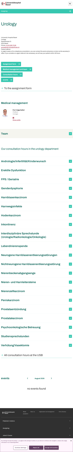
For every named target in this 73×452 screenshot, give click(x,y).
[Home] (11, 3)
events (5, 80)
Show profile (16, 120)
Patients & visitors (9, 421)
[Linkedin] (13, 118)
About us (32, 411)
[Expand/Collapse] (70, 4)
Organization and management (46, 411)
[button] (36, 133)
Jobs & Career (7, 435)
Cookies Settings (20, 447)
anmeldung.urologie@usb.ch (10, 47)
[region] (36, 445)
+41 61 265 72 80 (11, 45)
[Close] (71, 441)
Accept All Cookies (51, 447)
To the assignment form (18, 88)
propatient (25, 413)
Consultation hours (10, 74)
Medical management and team (15, 69)
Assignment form (9, 64)
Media (24, 411)
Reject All (36, 447)
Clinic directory (62, 411)
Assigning (4, 11)
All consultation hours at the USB (23, 355)
